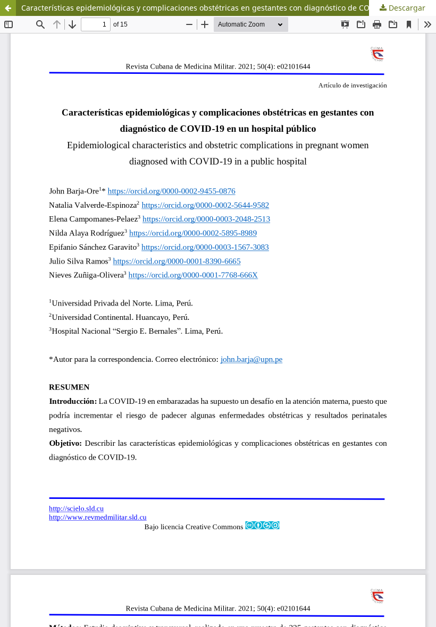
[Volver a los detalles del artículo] (8, 8)
